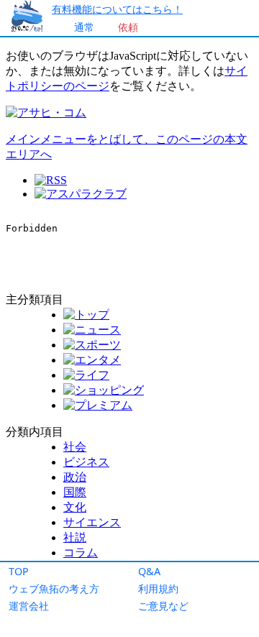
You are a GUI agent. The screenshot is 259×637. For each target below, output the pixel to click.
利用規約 (158, 588)
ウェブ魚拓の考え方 (54, 588)
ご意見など (163, 606)
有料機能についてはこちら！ (117, 9)
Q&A (149, 571)
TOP (19, 571)
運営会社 (29, 606)
